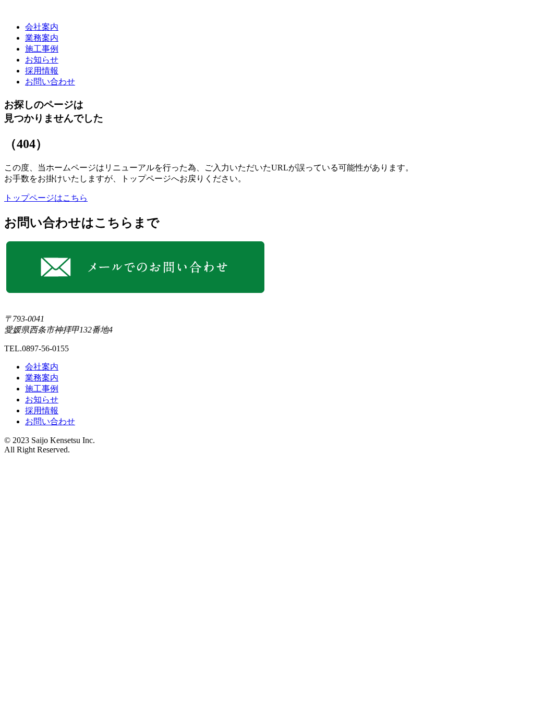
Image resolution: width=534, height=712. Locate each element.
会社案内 (41, 26)
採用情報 (41, 70)
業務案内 (41, 37)
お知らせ (41, 59)
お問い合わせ (50, 81)
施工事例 (41, 48)
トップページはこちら (46, 197)
